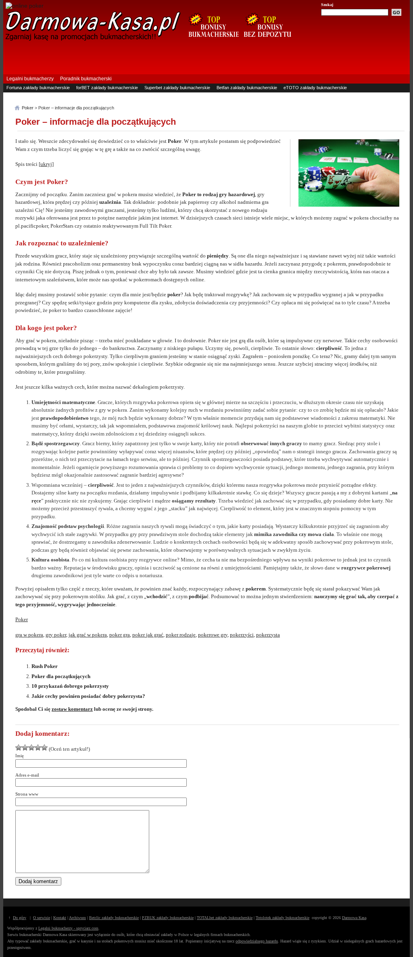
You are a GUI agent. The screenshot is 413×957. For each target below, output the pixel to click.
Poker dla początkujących (60, 676)
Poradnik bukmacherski (86, 79)
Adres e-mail (27, 775)
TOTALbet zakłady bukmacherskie (224, 917)
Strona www (26, 794)
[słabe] (18, 747)
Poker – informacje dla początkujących (95, 122)
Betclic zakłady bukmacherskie (114, 917)
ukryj (46, 164)
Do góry (19, 917)
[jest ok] (25, 747)
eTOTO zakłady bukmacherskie (315, 87)
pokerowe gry (212, 635)
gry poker (56, 635)
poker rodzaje (181, 635)
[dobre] (31, 747)
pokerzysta (268, 635)
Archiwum (77, 917)
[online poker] (25, 5)
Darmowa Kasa (354, 917)
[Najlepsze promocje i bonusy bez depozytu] (267, 41)
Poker (21, 619)
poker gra (119, 635)
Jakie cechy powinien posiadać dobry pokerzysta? (88, 696)
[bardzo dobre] (38, 747)
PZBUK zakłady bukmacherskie (168, 917)
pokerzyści (242, 635)
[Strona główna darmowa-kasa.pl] (93, 39)
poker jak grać (147, 635)
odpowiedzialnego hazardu (257, 941)
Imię (19, 755)
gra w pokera (29, 635)
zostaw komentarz (72, 709)
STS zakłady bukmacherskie (34, 95)
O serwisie (41, 917)
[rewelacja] (44, 747)
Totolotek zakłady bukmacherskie (282, 917)
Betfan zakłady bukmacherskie (247, 87)
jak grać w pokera (88, 635)
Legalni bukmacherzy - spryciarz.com (68, 928)
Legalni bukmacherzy (30, 79)
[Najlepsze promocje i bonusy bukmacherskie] (210, 41)
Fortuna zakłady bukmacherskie (38, 87)
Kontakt (59, 917)
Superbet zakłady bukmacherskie (177, 87)
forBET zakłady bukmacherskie (107, 87)
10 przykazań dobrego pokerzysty (70, 686)
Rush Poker (44, 666)
